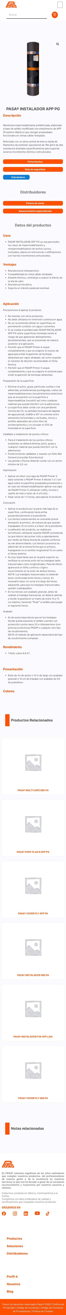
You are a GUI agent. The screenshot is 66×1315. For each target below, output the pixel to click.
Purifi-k (12, 1276)
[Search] (43, 14)
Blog (10, 1291)
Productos (14, 1238)
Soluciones (15, 1246)
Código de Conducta (27, 1307)
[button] (60, 5)
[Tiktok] (49, 1214)
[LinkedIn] (27, 1214)
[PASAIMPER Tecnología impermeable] (8, 1164)
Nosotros (13, 1284)
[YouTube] (38, 1213)
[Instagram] (16, 1214)
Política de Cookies (42, 1311)
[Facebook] (5, 1214)
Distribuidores (17, 1253)
